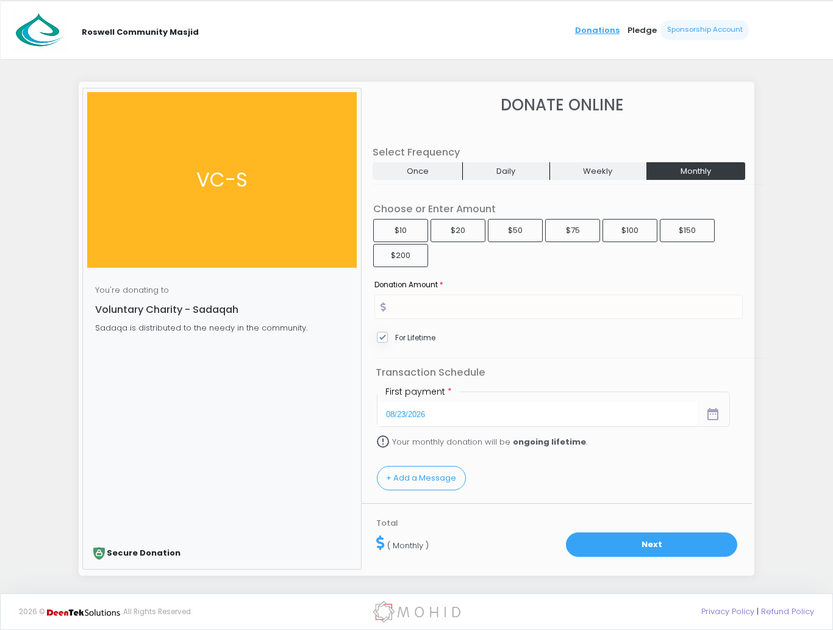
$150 (687, 230)
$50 (515, 230)
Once (418, 171)
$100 (629, 230)
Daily (505, 171)
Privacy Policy (727, 611)
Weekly (597, 171)
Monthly (696, 171)
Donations (597, 30)
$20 (458, 230)
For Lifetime (415, 338)
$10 (401, 230)
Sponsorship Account (705, 29)
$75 (573, 230)
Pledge (642, 30)
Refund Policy (787, 611)
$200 (400, 255)
